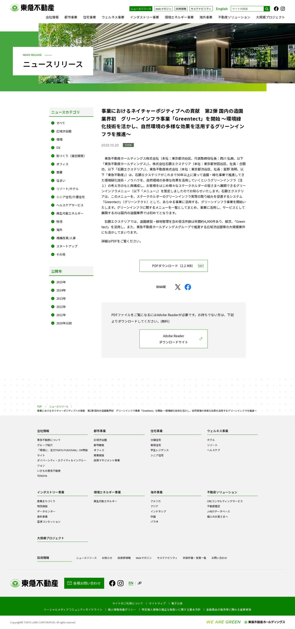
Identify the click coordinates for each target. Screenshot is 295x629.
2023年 (61, 298)
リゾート (212, 445)
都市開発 (99, 445)
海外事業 (205, 17)
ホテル (211, 440)
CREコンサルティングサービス (225, 501)
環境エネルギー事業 (179, 17)
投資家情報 (124, 558)
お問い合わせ (219, 558)
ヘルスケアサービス (69, 205)
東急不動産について (49, 440)
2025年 (61, 282)
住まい (60, 180)
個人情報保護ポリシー (122, 609)
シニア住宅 (157, 455)
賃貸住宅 (156, 445)
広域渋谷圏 (63, 131)
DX (58, 147)
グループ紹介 (45, 445)
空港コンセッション (49, 521)
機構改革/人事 (66, 238)
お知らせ (107, 558)
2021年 (61, 315)
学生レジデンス (160, 450)
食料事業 (42, 516)
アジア (154, 506)
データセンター (46, 511)
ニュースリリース (141, 9)
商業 (59, 172)
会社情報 (52, 17)
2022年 (61, 306)
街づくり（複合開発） (71, 156)
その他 (60, 254)
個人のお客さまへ (217, 516)
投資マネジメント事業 (107, 460)
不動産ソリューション (234, 17)
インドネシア (158, 511)
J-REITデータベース (218, 511)
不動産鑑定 (213, 506)
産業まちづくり (46, 501)
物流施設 (42, 506)
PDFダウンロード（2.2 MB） (173, 265)
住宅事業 (89, 17)
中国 (153, 516)
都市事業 (70, 17)
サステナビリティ (201, 9)
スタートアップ (66, 246)
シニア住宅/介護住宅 (70, 197)
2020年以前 (64, 323)
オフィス (62, 164)
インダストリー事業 (144, 17)
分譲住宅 (156, 440)
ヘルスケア (213, 450)
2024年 (61, 290)
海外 (59, 230)
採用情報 (181, 9)
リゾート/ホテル (67, 188)
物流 (59, 221)
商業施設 (99, 455)
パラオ (154, 521)
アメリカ (156, 501)
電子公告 (177, 603)
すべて (60, 123)
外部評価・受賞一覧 (194, 558)
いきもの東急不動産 (49, 471)
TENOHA (42, 476)
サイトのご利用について (127, 603)
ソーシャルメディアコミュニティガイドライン (73, 609)
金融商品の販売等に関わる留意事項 (228, 609)
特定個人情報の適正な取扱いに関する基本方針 (171, 609)
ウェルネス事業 (113, 17)
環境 (59, 139)
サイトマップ (157, 603)
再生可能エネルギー (69, 213)
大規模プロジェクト (270, 17)
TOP (39, 406)
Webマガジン (163, 9)
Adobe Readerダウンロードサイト (173, 338)
